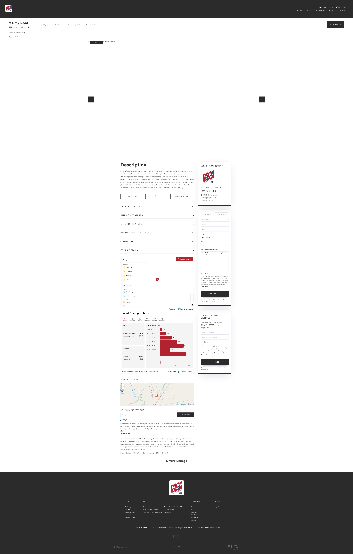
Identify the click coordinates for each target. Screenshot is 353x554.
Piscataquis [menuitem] (194, 517)
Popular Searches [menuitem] (129, 512)
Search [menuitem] (299, 10)
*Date (202, 234)
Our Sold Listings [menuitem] (169, 509)
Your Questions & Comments (209, 249)
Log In (323, 7)
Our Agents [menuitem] (216, 507)
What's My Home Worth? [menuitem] (150, 509)
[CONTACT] (335, 24)
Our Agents (211, 200)
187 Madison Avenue (173, 528)
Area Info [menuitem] (320, 10)
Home (122, 453)
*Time (202, 242)
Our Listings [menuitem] (128, 507)
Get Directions (185, 415)
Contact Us (204, 200)
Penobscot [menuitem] (194, 515)
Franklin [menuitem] (193, 509)
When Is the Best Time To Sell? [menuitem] (173, 507)
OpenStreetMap (184, 404)
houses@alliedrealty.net (210, 528)
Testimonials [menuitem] (167, 512)
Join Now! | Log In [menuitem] (130, 517)
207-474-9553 (342, 7)
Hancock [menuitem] (193, 520)
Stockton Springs (148, 453)
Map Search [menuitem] (128, 509)
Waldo (139, 453)
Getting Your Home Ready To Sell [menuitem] (152, 512)
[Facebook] (173, 536)
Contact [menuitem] (341, 10)
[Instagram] (179, 536)
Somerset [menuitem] (194, 507)
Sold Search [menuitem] (128, 515)
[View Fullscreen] (123, 392)
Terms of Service (208, 301)
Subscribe (215, 362)
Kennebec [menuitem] (194, 512)
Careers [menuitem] (331, 10)
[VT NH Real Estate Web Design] (233, 547)
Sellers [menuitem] (309, 10)
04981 (158, 453)
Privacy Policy (125, 433)
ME (134, 453)
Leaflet (177, 404)
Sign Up (330, 7)
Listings (128, 453)
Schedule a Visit (221, 214)
